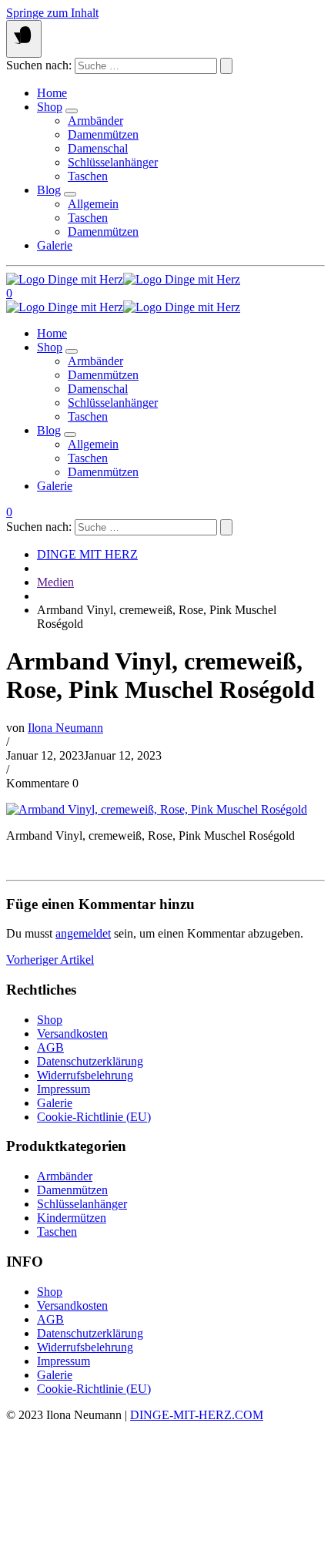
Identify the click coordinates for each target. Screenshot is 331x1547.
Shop (49, 106)
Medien (55, 582)
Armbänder (95, 120)
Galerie (54, 245)
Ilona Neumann (65, 727)
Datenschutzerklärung (90, 1061)
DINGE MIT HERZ (87, 554)
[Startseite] (123, 279)
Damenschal (98, 148)
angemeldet (83, 933)
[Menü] (24, 39)
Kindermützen (71, 1217)
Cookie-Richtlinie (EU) (94, 1116)
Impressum (63, 1089)
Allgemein (93, 203)
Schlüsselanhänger (113, 162)
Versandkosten (72, 1033)
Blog (49, 189)
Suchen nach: (39, 65)
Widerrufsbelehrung (85, 1075)
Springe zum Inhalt (52, 12)
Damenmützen (103, 134)
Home (52, 92)
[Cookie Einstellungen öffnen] (121, 1533)
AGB (50, 1047)
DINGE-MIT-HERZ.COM (196, 1414)
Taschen (88, 176)
